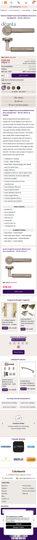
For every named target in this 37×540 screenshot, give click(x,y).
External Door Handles (9, 403)
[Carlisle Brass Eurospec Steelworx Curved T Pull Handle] (27, 370)
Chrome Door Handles (27, 407)
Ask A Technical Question (19, 105)
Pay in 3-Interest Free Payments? (14, 79)
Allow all (18, 524)
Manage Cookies (18, 527)
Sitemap (4, 493)
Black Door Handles (27, 403)
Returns (19, 101)
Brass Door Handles (9, 407)
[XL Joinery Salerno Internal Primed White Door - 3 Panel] (9, 310)
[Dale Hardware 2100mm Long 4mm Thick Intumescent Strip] (28, 310)
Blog (3, 496)
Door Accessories (14, 10)
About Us (4, 486)
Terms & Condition (28, 488)
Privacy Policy (26, 486)
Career (4, 501)
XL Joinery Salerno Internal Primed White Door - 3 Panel (9, 322)
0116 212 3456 (8, 478)
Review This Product (29, 63)
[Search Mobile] (11, 3)
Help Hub (25, 493)
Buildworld (4, 10)
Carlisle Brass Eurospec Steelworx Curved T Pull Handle (27, 383)
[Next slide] (34, 315)
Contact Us (5, 499)
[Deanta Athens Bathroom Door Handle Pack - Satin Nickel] (9, 370)
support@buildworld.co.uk (27, 478)
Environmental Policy (28, 491)
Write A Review (18, 352)
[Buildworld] (5, 2)
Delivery (20, 98)
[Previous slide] (2, 315)
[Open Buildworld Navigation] (2, 2)
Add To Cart (18, 292)
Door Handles (26, 10)
